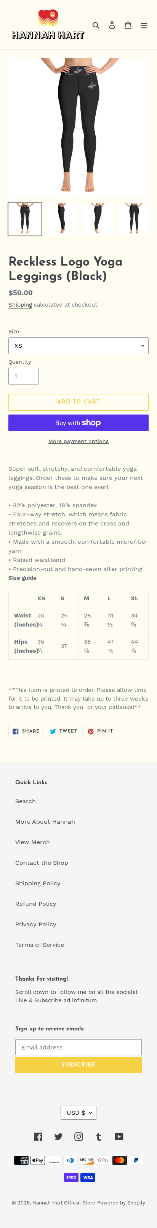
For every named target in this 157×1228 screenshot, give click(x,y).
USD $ (76, 1112)
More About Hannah (45, 821)
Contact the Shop (41, 862)
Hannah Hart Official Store (63, 1203)
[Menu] (144, 24)
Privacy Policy (35, 924)
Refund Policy (35, 903)
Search (25, 801)
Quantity (19, 362)
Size (13, 331)
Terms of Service (39, 944)
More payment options (78, 441)
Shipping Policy (38, 883)
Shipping (20, 304)
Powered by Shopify (121, 1203)
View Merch (32, 842)
